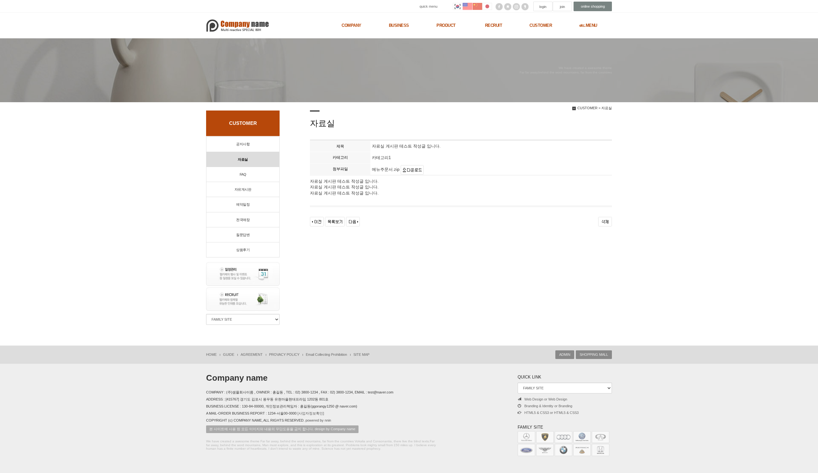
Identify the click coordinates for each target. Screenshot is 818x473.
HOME (211, 354)
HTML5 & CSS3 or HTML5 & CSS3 (551, 413)
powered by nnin (318, 420)
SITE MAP (361, 354)
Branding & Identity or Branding (548, 406)
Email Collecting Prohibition (326, 354)
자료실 (243, 159)
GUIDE (228, 354)
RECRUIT (493, 25)
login (542, 7)
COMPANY (351, 25)
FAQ (243, 174)
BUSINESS (399, 25)
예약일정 (243, 204)
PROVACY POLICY (284, 354)
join (562, 7)
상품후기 (243, 250)
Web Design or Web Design (545, 399)
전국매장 (243, 220)
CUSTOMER (540, 25)
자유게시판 (243, 189)
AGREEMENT (252, 354)
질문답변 (243, 235)
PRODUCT (446, 25)
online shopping (593, 6)
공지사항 (243, 144)
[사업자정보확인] (310, 413)
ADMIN (564, 354)
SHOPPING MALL (594, 354)
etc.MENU (588, 25)
